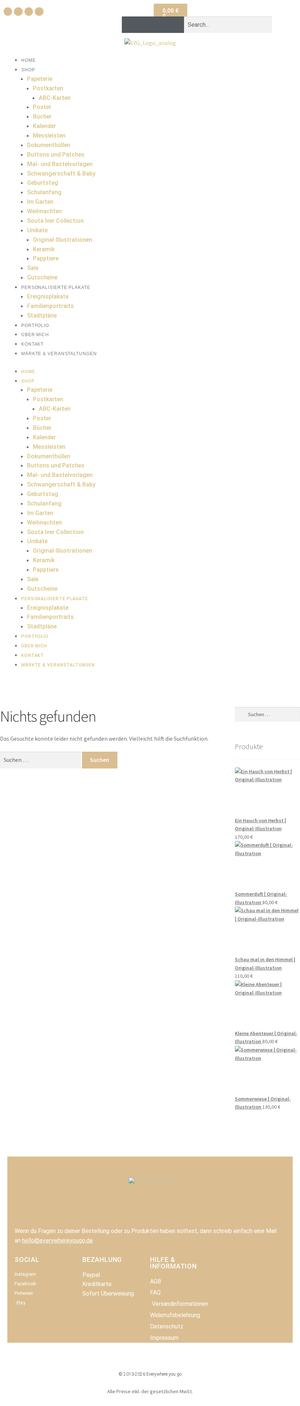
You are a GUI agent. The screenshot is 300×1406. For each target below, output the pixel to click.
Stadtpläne (42, 315)
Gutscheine (42, 277)
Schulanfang (44, 192)
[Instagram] (18, 11)
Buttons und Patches (56, 154)
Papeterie (39, 78)
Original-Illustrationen (62, 239)
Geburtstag (42, 182)
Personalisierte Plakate (55, 287)
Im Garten (40, 201)
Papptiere (46, 258)
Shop (28, 69)
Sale (32, 267)
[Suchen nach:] (41, 759)
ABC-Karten (55, 97)
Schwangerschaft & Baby (61, 173)
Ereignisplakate (47, 296)
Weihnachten (44, 211)
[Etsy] (39, 11)
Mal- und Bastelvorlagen (60, 164)
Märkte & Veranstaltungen (59, 353)
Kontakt (32, 344)
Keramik (44, 249)
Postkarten (48, 88)
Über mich (35, 334)
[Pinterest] (29, 11)
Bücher (42, 116)
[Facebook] (8, 11)
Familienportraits (50, 305)
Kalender (44, 126)
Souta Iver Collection (55, 220)
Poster (42, 107)
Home (28, 60)
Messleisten (49, 135)
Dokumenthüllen (48, 145)
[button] (197, 11)
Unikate (37, 230)
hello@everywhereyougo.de (57, 1240)
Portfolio (35, 325)
